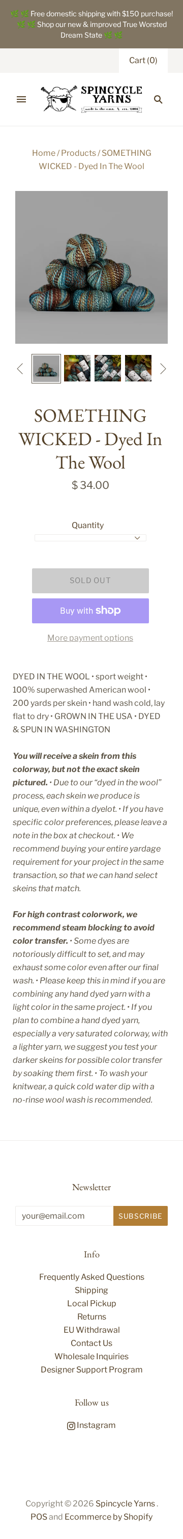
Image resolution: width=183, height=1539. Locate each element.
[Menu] (21, 99)
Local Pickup (91, 1303)
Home (43, 153)
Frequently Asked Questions (91, 1277)
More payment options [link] (90, 638)
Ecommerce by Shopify (108, 1517)
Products (78, 153)
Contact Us (91, 1343)
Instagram (95, 1425)
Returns (91, 1317)
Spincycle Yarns (125, 1503)
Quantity (88, 525)
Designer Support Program (92, 1370)
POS (38, 1517)
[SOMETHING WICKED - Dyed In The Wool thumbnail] (46, 368)
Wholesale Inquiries (91, 1356)
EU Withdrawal (92, 1330)
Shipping (91, 1290)
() (143, 60)
